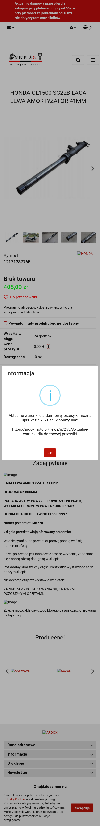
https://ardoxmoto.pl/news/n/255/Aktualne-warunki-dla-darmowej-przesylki (50, 431)
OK (50, 452)
